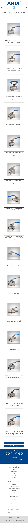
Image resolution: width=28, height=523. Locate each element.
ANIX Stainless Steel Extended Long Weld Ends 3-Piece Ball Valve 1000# (14, 320)
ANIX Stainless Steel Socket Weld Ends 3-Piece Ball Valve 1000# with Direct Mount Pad (14, 433)
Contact (14, 484)
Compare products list (14, 503)
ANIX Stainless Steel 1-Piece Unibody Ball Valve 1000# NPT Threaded (14, 41)
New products (14, 499)
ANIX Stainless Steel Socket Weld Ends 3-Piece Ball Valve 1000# (14, 404)
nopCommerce (16, 517)
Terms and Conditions (14, 486)
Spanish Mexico (14, 471)
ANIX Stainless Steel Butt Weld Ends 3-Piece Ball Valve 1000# (14, 293)
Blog (14, 477)
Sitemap (14, 490)
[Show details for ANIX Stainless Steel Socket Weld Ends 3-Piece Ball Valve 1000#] (14, 393)
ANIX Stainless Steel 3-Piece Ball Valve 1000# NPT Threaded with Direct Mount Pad (14, 154)
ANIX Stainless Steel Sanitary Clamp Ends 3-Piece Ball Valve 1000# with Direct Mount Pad (14, 377)
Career (14, 473)
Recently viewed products (14, 501)
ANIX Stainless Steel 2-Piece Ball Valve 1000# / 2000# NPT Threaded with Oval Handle (14, 98)
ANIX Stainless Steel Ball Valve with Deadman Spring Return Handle (14, 265)
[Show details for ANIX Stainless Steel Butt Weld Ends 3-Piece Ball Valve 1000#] (14, 281)
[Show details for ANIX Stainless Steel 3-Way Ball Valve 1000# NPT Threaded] (14, 197)
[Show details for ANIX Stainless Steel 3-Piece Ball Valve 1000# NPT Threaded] (14, 114)
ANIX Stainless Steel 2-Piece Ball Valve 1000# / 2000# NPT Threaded (14, 69)
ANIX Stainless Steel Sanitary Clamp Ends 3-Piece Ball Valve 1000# (14, 348)
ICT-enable (19, 519)
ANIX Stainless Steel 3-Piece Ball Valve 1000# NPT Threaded (14, 125)
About (14, 469)
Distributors (14, 475)
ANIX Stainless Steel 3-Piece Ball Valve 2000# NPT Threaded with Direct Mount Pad (14, 182)
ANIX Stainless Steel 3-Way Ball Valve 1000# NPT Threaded (14, 209)
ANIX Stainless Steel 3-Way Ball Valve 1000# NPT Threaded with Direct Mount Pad (14, 238)
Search (14, 505)
